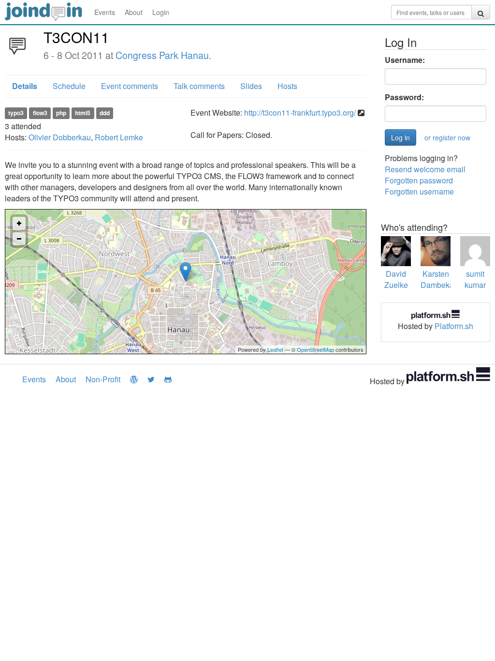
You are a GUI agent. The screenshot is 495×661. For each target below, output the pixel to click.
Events (104, 12)
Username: (405, 60)
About (134, 12)
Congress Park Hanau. (163, 55)
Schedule (69, 85)
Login (160, 12)
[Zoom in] (19, 223)
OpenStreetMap (315, 349)
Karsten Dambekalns (442, 279)
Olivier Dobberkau (60, 137)
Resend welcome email (425, 169)
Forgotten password (419, 180)
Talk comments (199, 85)
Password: (404, 97)
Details (24, 85)
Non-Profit (103, 379)
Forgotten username (419, 191)
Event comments (129, 85)
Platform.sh (454, 325)
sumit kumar (475, 279)
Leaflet (275, 349)
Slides (251, 85)
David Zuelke (396, 279)
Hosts (287, 85)
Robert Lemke (119, 137)
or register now (447, 137)
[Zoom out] (19, 238)
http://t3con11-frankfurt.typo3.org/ (300, 112)
